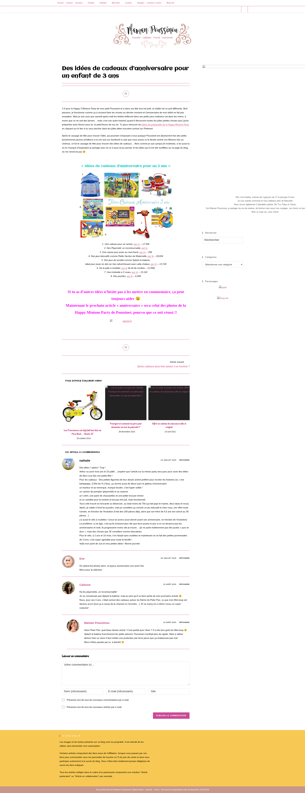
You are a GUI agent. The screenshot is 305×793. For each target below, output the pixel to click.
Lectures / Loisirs (154, 3)
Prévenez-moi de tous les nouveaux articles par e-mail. (94, 707)
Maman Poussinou (96, 622)
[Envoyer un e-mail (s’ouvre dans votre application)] (237, 9)
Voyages (140, 3)
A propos (79, 3)
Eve (82, 558)
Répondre (184, 460)
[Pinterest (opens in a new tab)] (229, 9)
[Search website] (244, 9)
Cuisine (128, 3)
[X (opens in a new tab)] (220, 9)
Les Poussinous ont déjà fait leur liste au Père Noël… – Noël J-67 (82, 432)
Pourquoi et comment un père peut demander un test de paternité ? (126, 425)
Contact (69, 3)
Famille (91, 3)
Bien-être (116, 3)
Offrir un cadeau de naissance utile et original (169, 425)
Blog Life (170, 3)
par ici (137, 244)
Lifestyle (103, 3)
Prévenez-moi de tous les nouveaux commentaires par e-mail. (98, 700)
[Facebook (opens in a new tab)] (224, 9)
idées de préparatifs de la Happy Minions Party (165, 124)
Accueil (60, 3)
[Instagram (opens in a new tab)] (233, 9)
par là (144, 248)
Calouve (85, 584)
